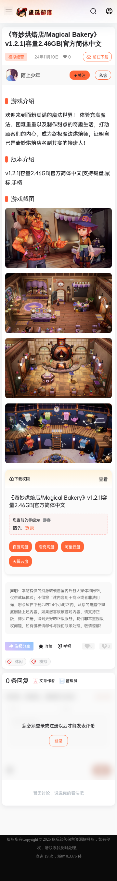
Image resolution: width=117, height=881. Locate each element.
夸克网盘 (46, 547)
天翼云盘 (20, 561)
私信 (103, 75)
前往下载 (100, 57)
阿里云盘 (72, 547)
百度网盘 (20, 547)
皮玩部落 (59, 839)
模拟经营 (16, 56)
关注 (81, 75)
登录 (29, 528)
